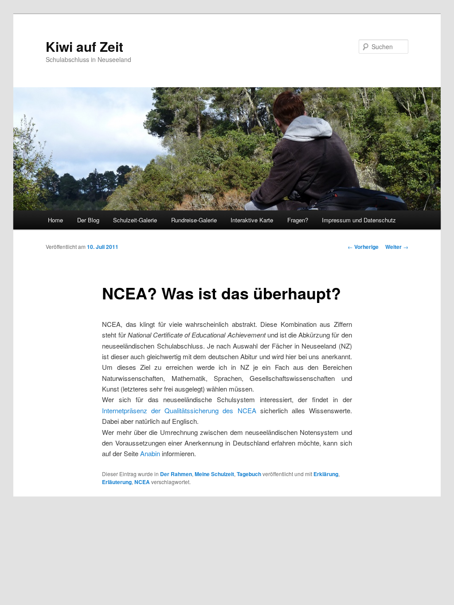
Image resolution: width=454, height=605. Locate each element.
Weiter (396, 247)
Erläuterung (117, 482)
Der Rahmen (176, 474)
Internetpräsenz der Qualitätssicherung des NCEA (179, 410)
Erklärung (325, 474)
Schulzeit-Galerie (135, 220)
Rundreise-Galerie (194, 220)
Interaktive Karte (252, 220)
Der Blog (88, 220)
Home (55, 220)
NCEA (142, 482)
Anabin (150, 453)
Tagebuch (249, 474)
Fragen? (297, 220)
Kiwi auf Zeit (84, 46)
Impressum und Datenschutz (359, 220)
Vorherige (363, 247)
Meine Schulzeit (214, 474)
